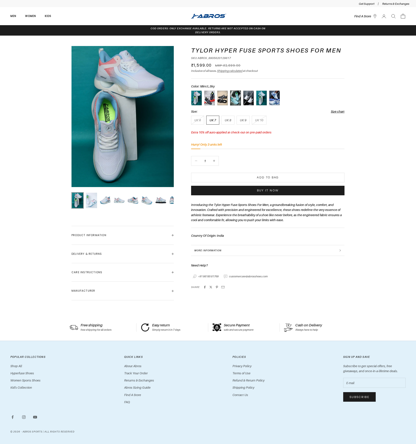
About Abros (132, 366)
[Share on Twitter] (211, 287)
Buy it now (268, 190)
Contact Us (240, 395)
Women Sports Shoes (25, 380)
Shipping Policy (243, 387)
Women (30, 16)
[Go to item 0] (78, 200)
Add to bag (268, 177)
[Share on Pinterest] (217, 287)
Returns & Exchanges (395, 3)
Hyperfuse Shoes (22, 373)
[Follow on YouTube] (35, 417)
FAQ (127, 402)
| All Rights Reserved (59, 431)
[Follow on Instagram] (24, 417)
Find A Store (132, 395)
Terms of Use (241, 373)
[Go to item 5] (147, 200)
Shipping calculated (229, 70)
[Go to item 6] (161, 200)
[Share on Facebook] (204, 287)
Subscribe (359, 397)
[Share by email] (223, 287)
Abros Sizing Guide (137, 387)
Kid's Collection (21, 387)
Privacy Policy (242, 366)
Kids (48, 16)
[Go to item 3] (119, 200)
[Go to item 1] (91, 200)
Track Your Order (136, 373)
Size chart (337, 111)
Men (13, 16)
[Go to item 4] (133, 200)
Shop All (16, 366)
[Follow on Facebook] (12, 417)
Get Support (366, 3)
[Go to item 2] (105, 200)
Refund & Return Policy (248, 380)
